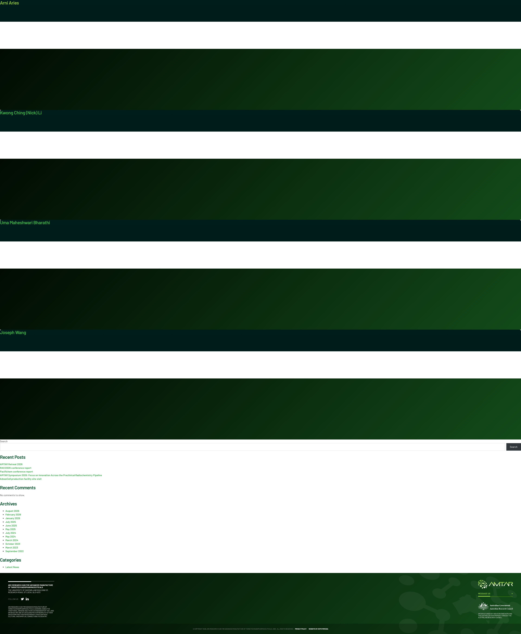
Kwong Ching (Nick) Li (21, 112)
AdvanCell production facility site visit (21, 478)
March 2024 (11, 540)
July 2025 (10, 521)
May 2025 (10, 529)
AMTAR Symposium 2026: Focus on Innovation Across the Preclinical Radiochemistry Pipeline (51, 475)
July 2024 (10, 532)
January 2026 (12, 518)
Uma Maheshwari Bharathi (25, 222)
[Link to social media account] (22, 599)
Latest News (12, 566)
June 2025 (11, 525)
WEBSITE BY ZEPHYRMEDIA (318, 629)
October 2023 (12, 543)
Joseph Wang (13, 332)
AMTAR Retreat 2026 (11, 464)
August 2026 (12, 510)
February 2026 (13, 514)
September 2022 (14, 551)
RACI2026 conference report (15, 467)
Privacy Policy (300, 629)
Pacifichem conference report (16, 471)
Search (4, 441)
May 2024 (10, 536)
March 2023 (11, 547)
